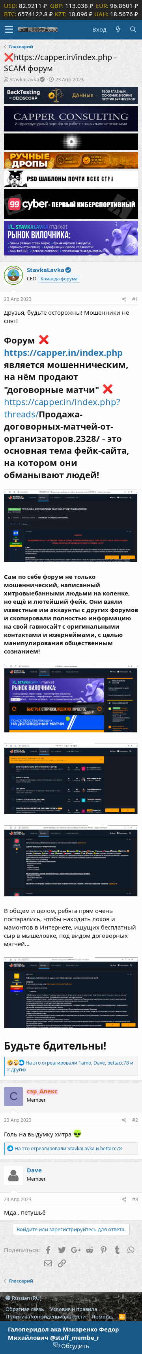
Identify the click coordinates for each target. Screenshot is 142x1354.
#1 (135, 299)
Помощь (103, 1316)
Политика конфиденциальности (46, 1316)
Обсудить (74, 1346)
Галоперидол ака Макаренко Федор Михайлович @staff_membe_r (63, 1333)
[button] (9, 29)
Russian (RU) (26, 1297)
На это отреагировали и (68, 1148)
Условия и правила (73, 1309)
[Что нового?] (117, 29)
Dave (34, 1170)
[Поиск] (132, 29)
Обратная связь (25, 1309)
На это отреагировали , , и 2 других (70, 1066)
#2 (135, 1120)
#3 (135, 1199)
